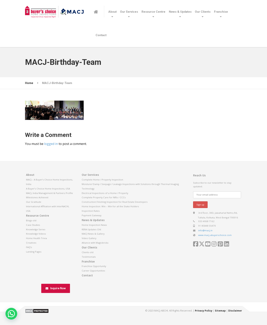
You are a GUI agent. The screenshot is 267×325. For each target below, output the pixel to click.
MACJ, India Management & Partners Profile (49, 193)
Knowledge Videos (36, 233)
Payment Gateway (91, 215)
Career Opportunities (93, 270)
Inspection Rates (91, 210)
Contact (101, 35)
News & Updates (180, 11)
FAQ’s (29, 247)
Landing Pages (33, 251)
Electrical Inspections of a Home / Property (105, 193)
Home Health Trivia (36, 238)
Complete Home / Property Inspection (102, 179)
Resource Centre (153, 11)
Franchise (221, 11)
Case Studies (33, 224)
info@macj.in (205, 230)
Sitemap (220, 310)
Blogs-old (31, 220)
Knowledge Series (35, 229)
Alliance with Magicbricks (95, 242)
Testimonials (89, 256)
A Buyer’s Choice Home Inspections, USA (48, 188)
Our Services (129, 11)
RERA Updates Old (91, 229)
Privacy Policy (203, 310)
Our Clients (203, 11)
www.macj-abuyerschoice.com (215, 235)
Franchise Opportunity (94, 266)
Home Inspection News (94, 224)
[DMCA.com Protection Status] (37, 310)
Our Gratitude (33, 201)
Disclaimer (235, 310)
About (112, 11)
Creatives (31, 242)
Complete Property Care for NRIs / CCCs (104, 197)
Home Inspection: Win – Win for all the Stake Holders (110, 206)
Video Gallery (89, 238)
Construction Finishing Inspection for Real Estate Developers (115, 201)
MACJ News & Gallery (93, 233)
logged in (51, 144)
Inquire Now (58, 288)
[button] (11, 314)
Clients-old (87, 252)
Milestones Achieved (37, 197)
